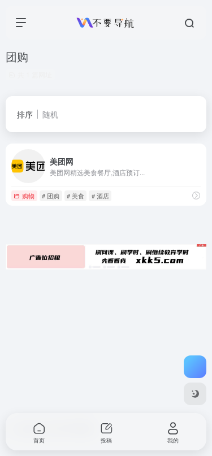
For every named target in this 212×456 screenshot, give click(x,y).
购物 (28, 195)
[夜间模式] (195, 394)
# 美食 (75, 195)
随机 (50, 114)
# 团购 (50, 195)
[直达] (196, 195)
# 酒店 (100, 195)
